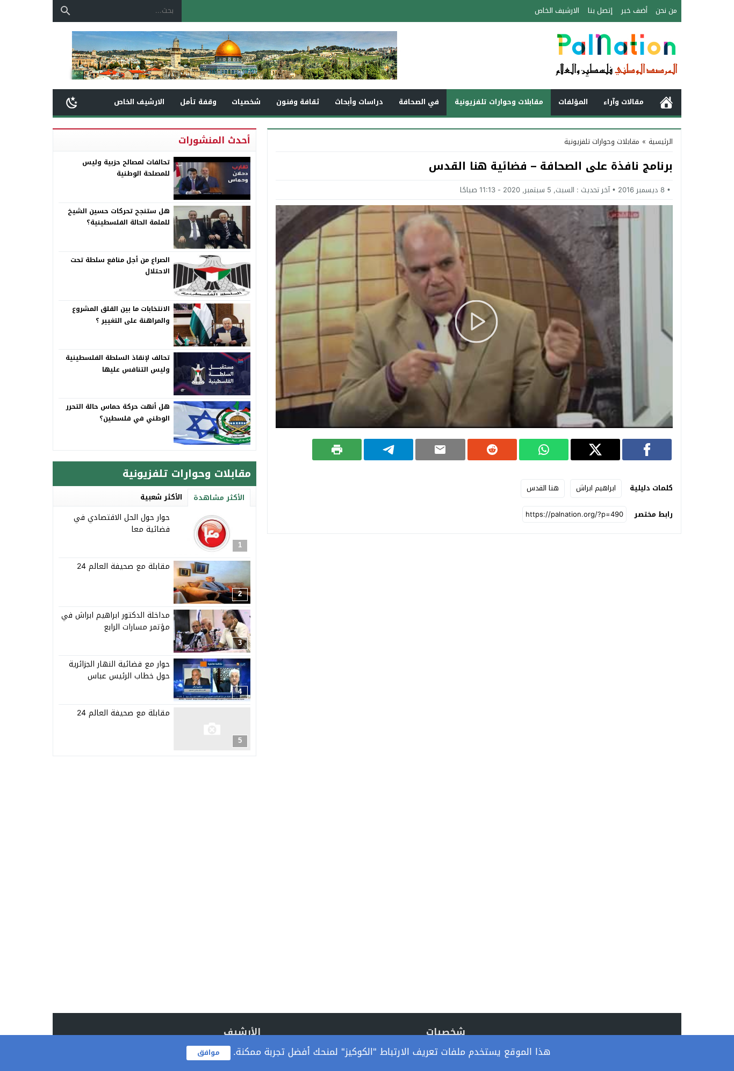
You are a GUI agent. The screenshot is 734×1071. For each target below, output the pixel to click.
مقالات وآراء (623, 101)
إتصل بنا (600, 10)
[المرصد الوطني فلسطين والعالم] (562, 55)
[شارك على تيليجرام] (388, 449)
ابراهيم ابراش (596, 488)
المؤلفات (573, 101)
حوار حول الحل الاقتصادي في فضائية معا (122, 523)
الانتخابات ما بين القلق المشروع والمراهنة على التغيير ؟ (121, 315)
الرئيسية (666, 102)
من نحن (666, 10)
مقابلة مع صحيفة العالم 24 (123, 566)
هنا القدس (543, 488)
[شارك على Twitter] (595, 449)
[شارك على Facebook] (647, 449)
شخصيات (246, 101)
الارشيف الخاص (557, 10)
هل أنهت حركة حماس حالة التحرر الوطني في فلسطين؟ (118, 412)
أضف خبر (634, 10)
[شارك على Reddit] (492, 449)
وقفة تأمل (198, 101)
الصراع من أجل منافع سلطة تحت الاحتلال (120, 266)
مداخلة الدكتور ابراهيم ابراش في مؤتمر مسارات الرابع (115, 621)
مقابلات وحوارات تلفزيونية (499, 101)
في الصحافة (419, 101)
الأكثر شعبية (161, 497)
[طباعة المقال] (337, 449)
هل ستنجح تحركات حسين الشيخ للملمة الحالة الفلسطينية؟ (119, 217)
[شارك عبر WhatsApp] (544, 449)
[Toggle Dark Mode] (72, 102)
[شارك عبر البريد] (440, 449)
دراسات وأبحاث (359, 101)
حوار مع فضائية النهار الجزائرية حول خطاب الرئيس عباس (119, 670)
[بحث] (65, 10)
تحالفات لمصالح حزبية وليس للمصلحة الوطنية (126, 168)
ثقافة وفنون (298, 101)
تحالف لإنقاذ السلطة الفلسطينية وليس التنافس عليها (118, 363)
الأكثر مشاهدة (218, 497)
